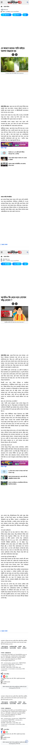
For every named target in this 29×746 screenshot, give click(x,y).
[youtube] (4, 676)
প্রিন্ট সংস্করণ (7, 14)
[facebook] (1, 676)
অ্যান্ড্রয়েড (4, 683)
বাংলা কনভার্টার (13, 648)
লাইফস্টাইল (6, 6)
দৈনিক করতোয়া (4, 646)
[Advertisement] (14, 32)
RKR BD (18, 688)
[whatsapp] (7, 676)
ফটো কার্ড (17, 14)
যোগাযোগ (24, 648)
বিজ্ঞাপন (19, 648)
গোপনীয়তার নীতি (13, 646)
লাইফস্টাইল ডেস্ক (6, 259)
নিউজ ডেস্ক (5, 9)
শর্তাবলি (19, 646)
